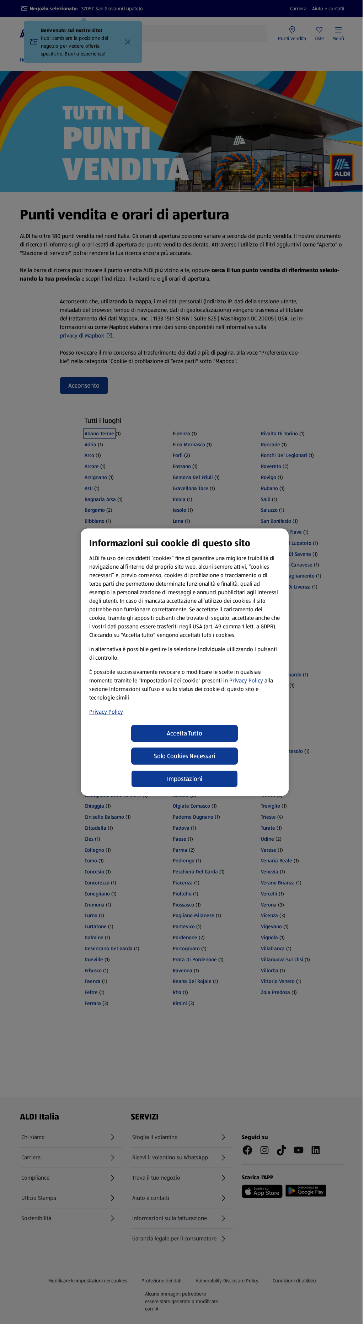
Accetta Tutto (185, 733)
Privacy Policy (246, 680)
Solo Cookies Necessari (184, 756)
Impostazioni (184, 778)
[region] (185, 662)
